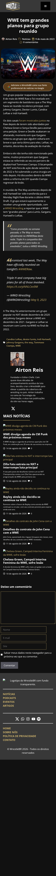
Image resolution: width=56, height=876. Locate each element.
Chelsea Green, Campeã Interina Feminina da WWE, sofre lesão (24, 561)
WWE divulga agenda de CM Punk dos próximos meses (25, 435)
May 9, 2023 (38, 300)
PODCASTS (9, 698)
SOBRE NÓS (10, 732)
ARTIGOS (8, 705)
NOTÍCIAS (9, 694)
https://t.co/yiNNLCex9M (22, 287)
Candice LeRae (14, 339)
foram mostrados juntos (32, 120)
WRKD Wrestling (14, 208)
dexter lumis (29, 339)
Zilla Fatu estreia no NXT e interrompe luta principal (20, 465)
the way (29, 342)
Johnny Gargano (14, 342)
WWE (18, 345)
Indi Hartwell (43, 339)
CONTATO (9, 740)
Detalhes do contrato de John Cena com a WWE (26, 530)
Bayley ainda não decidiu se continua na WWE (21, 498)
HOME (7, 728)
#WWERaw (25, 269)
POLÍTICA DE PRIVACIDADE (19, 736)
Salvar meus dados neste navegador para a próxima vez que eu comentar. (27, 654)
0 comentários (30, 42)
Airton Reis (11, 39)
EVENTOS (9, 702)
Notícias (26, 39)
